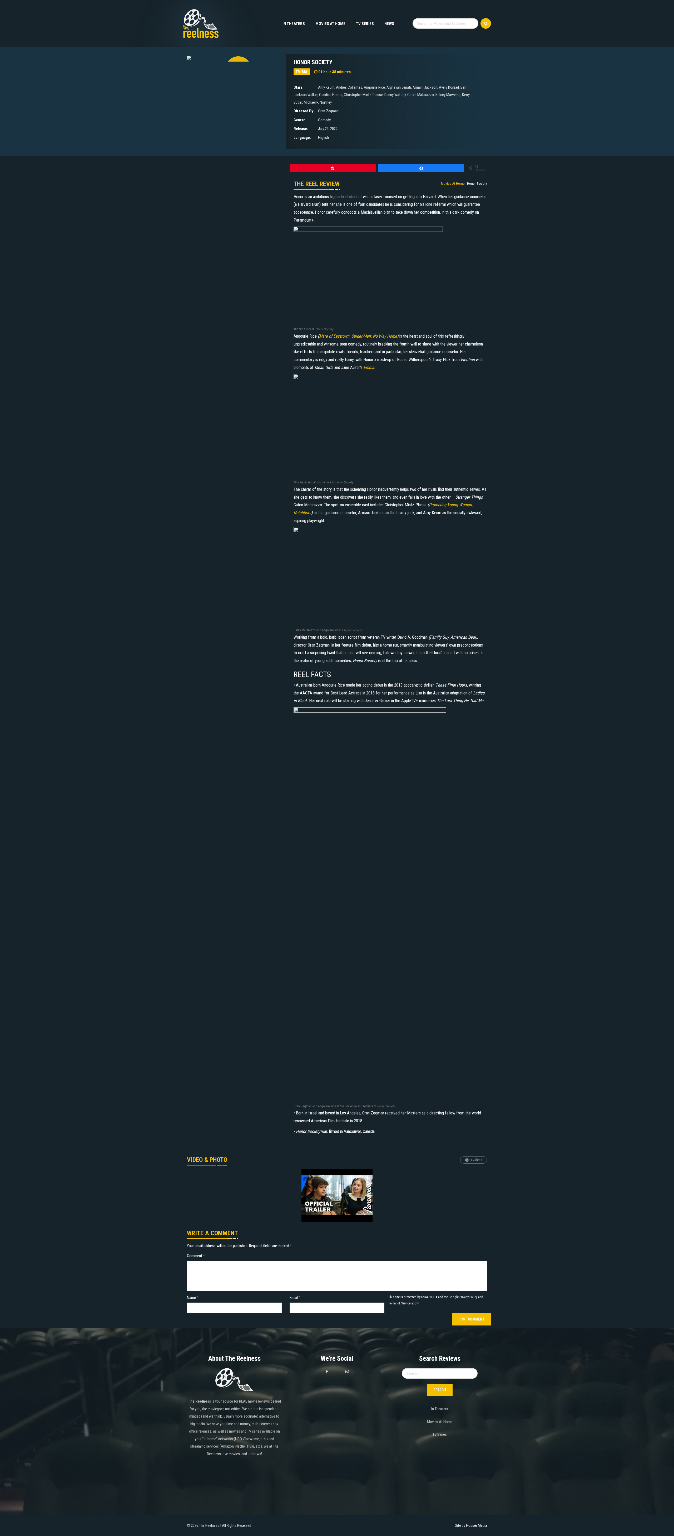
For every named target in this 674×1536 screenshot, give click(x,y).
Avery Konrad (449, 87)
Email (295, 1297)
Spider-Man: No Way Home (374, 336)
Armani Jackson (425, 87)
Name (193, 1297)
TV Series (365, 23)
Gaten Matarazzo (420, 94)
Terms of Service (399, 1303)
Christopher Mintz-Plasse (363, 94)
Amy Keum (326, 87)
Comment (196, 1255)
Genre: (299, 120)
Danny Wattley (395, 94)
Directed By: (304, 111)
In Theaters (294, 23)
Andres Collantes (349, 87)
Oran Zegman (328, 111)
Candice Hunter (330, 94)
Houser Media (476, 1525)
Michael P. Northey (318, 102)
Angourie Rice (374, 87)
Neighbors (302, 512)
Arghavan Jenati (398, 87)
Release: (301, 128)
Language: (302, 137)
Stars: (299, 87)
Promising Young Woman (450, 504)
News (389, 23)
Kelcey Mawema (447, 94)
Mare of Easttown (334, 336)
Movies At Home (330, 23)
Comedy (324, 120)
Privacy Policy (468, 1297)
